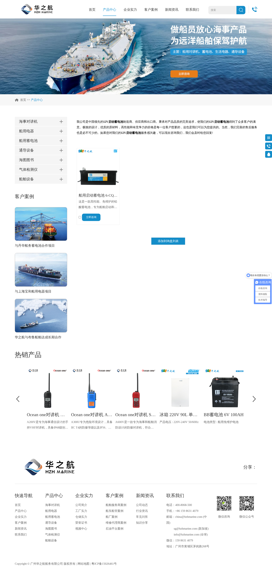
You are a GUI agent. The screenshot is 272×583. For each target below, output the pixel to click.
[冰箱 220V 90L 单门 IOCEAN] (180, 388)
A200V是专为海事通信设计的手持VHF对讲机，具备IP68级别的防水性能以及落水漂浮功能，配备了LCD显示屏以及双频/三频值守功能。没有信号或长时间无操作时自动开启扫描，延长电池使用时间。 (47, 425)
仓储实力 (81, 516)
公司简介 (81, 504)
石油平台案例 (114, 528)
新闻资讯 (171, 9)
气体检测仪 (52, 534)
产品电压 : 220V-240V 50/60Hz (179, 422)
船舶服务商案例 (116, 504)
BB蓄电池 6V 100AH (224, 414)
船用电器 (51, 510)
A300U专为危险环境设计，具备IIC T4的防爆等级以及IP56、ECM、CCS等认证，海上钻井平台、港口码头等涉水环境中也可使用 (92, 425)
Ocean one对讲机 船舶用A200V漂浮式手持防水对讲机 (47, 414)
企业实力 (130, 9)
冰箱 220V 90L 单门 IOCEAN (180, 414)
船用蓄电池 (52, 516)
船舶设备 (51, 540)
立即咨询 (91, 217)
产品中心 (109, 9)
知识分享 (142, 522)
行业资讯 (142, 510)
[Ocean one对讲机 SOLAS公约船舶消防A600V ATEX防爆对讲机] (136, 388)
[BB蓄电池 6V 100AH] (224, 388)
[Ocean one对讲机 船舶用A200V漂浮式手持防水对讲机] (47, 388)
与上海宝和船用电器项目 (33, 291)
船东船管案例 (114, 510)
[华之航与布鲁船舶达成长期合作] (41, 315)
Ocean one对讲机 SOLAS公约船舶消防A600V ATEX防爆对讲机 (136, 414)
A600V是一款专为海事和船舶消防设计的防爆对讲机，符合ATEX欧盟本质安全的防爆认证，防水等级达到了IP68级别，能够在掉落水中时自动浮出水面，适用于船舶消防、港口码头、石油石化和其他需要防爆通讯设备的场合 (136, 425)
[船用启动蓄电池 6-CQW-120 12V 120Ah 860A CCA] (98, 169)
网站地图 (83, 563)
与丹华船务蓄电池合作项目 (35, 245)
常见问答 (142, 516)
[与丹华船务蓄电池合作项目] (41, 224)
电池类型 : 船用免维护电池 (221, 422)
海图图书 (51, 528)
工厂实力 (81, 510)
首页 (92, 9)
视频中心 (81, 528)
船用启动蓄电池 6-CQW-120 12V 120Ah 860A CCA (98, 195)
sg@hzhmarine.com (185, 528)
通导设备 (51, 522)
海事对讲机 (52, 504)
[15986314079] (268, 145)
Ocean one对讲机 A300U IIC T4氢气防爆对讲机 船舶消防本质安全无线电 (92, 414)
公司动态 (142, 504)
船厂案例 (111, 516)
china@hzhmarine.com (188, 516)
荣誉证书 (81, 522)
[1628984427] (268, 154)
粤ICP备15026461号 (104, 563)
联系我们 (192, 9)
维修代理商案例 (116, 522)
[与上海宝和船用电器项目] (41, 270)
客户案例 (151, 9)
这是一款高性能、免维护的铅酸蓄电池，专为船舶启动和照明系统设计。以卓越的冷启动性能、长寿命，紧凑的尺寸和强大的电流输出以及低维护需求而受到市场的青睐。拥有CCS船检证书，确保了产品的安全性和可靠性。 (98, 205)
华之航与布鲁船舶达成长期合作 (38, 337)
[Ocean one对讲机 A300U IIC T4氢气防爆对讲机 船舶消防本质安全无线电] (92, 388)
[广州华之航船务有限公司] (37, 9)
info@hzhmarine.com (186, 534)
